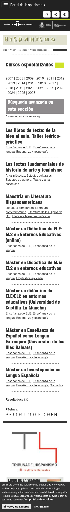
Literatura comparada (20, 208)
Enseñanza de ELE (18, 147)
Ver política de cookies (38, 499)
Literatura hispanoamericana (31, 216)
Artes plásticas (15, 175)
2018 (9, 87)
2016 (42, 82)
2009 (30, 78)
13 (34, 414)
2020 (30, 87)
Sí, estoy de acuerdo (16, 506)
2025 (21, 92)
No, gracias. (41, 506)
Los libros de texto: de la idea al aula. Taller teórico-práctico (33, 136)
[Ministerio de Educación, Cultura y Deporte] (52, 24)
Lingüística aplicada (29, 278)
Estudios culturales (39, 175)
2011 (50, 78)
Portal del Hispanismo (26, 5)
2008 (19, 78)
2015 (31, 82)
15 (43, 414)
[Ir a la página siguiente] (52, 413)
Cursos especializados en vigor (24, 116)
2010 (40, 78)
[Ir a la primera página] (7, 413)
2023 (60, 87)
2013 (11, 82)
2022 (50, 87)
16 (48, 414)
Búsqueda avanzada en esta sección (30, 106)
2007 (9, 78)
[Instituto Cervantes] (17, 23)
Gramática (56, 385)
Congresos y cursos (18, 50)
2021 (40, 87)
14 (39, 414)
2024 (11, 92)
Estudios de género (18, 179)
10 (20, 414)
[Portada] (35, 39)
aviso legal (57, 495)
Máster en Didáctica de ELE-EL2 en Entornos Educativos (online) (34, 235)
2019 (19, 87)
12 (29, 414)
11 (25, 414)
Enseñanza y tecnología (32, 151)
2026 (31, 92)
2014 (21, 82)
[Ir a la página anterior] (10, 413)
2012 (60, 78)
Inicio (5, 50)
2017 (52, 82)
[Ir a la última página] (55, 413)
